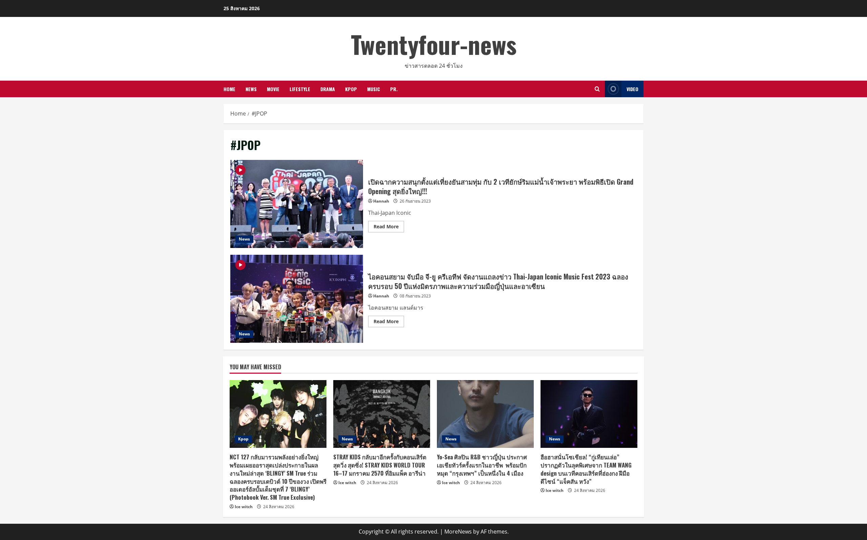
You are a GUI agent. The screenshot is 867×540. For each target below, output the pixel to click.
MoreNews (458, 531)
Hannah (381, 201)
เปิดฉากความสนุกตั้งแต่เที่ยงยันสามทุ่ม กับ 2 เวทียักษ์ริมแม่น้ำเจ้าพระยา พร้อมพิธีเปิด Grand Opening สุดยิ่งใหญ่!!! (296, 204)
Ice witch (244, 507)
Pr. (394, 88)
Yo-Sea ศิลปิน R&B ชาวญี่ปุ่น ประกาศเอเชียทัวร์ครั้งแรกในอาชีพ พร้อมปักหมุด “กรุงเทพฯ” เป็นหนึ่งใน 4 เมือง (482, 465)
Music (373, 88)
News (251, 88)
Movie (273, 88)
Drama (327, 88)
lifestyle (300, 88)
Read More (389, 227)
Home (229, 88)
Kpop (351, 88)
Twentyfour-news (433, 44)
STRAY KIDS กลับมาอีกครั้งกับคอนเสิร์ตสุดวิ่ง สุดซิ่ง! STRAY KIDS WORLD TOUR (379, 465)
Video (632, 88)
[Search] (597, 89)
